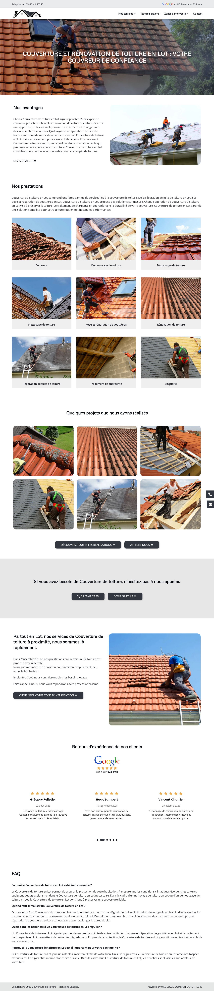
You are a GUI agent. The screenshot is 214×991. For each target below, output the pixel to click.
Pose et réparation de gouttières (106, 324)
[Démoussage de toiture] (106, 239)
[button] (97, 840)
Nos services (125, 13)
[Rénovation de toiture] (171, 298)
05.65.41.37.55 (34, 4)
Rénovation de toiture (171, 324)
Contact (197, 13)
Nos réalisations (150, 13)
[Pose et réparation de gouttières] (106, 298)
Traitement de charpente (106, 384)
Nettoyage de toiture (41, 324)
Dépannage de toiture (171, 265)
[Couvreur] (41, 239)
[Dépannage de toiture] (171, 239)
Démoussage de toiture (106, 265)
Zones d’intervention (176, 13)
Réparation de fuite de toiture (41, 384)
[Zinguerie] (171, 357)
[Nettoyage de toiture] (41, 298)
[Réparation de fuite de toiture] (41, 357)
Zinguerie (171, 384)
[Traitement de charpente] (106, 357)
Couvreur (41, 265)
